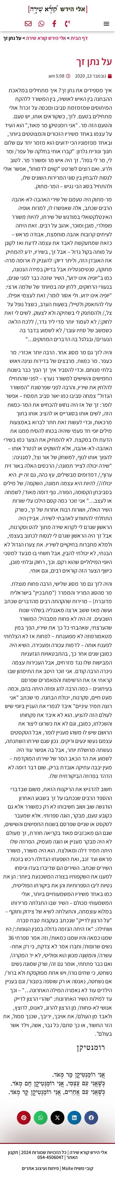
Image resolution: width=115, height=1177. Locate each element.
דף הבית (79, 38)
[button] (106, 23)
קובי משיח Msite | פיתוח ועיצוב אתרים (57, 1168)
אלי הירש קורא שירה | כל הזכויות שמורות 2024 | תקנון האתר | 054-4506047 (57, 1154)
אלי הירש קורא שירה (46, 38)
